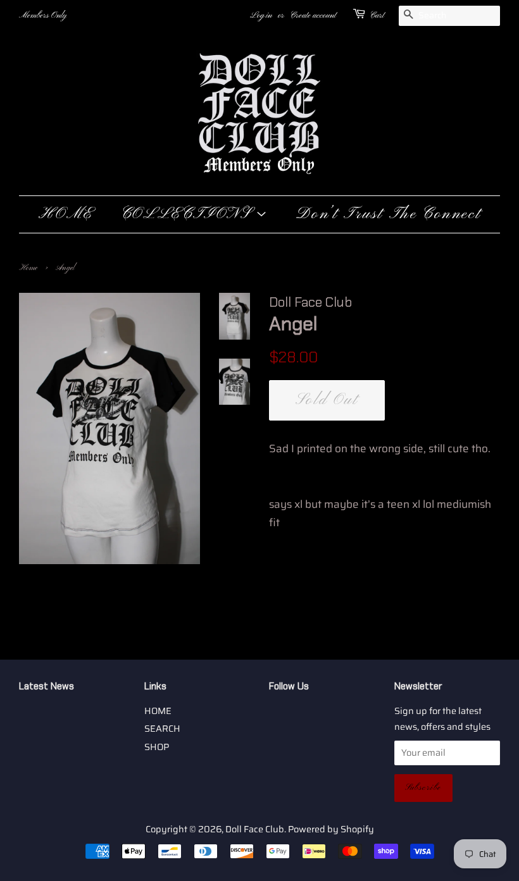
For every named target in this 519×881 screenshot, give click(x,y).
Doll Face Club (254, 829)
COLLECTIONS (188, 214)
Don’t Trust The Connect (388, 214)
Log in (261, 15)
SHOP (156, 747)
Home (28, 268)
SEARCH (162, 729)
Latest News (46, 686)
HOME (66, 214)
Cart (377, 15)
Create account (313, 15)
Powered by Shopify (331, 829)
